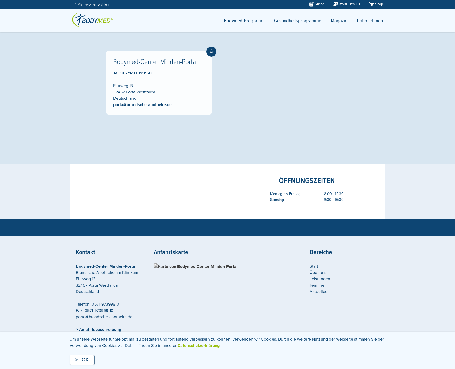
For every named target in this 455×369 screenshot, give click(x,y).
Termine (317, 285)
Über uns (318, 272)
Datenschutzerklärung (198, 345)
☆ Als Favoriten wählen (91, 4)
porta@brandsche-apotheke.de (142, 104)
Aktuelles (318, 291)
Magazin (339, 21)
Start (314, 266)
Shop (379, 4)
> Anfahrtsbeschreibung (98, 329)
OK (85, 360)
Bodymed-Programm (244, 21)
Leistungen (320, 279)
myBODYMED (349, 4)
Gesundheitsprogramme (297, 21)
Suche (319, 4)
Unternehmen (370, 21)
